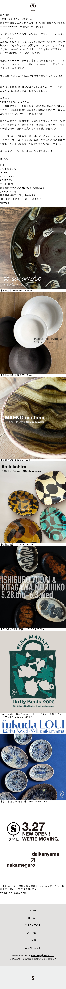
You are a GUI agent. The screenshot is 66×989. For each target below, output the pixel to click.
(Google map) (8, 191)
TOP (33, 910)
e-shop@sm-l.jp (42, 955)
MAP (33, 940)
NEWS (33, 918)
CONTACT (33, 947)
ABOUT (33, 932)
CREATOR (33, 925)
